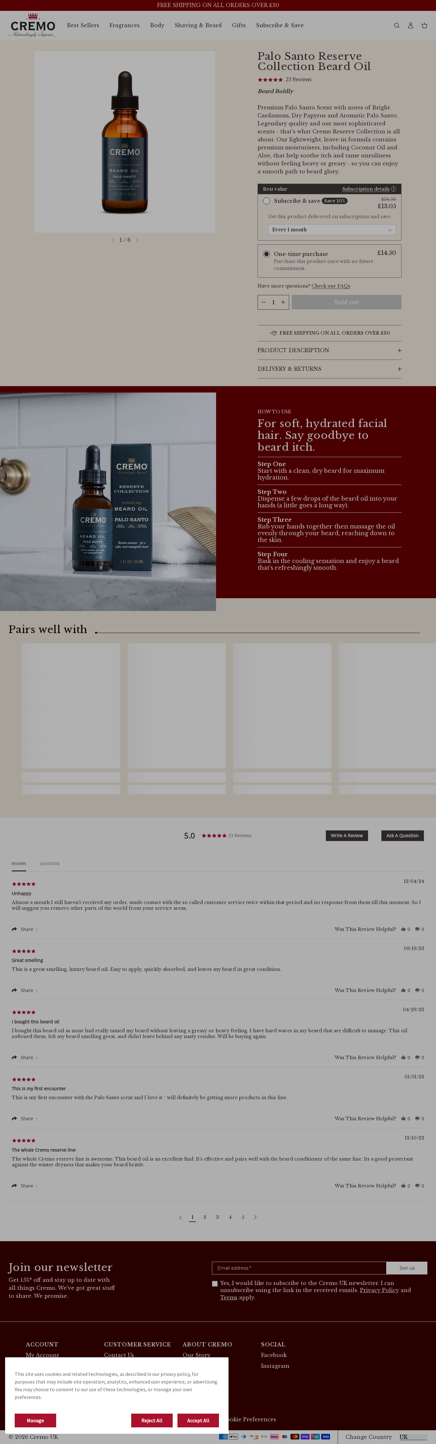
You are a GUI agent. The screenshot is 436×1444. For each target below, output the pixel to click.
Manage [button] (35, 1420)
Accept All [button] (198, 1420)
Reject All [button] (151, 1420)
